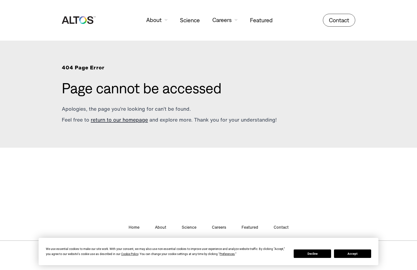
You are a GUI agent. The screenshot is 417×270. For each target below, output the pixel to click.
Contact (339, 20)
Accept (353, 253)
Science (190, 20)
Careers (219, 227)
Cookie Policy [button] (129, 254)
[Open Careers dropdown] (236, 19)
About (160, 227)
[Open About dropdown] (166, 19)
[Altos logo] (79, 20)
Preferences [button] (227, 254)
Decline (312, 253)
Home (134, 227)
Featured (261, 20)
